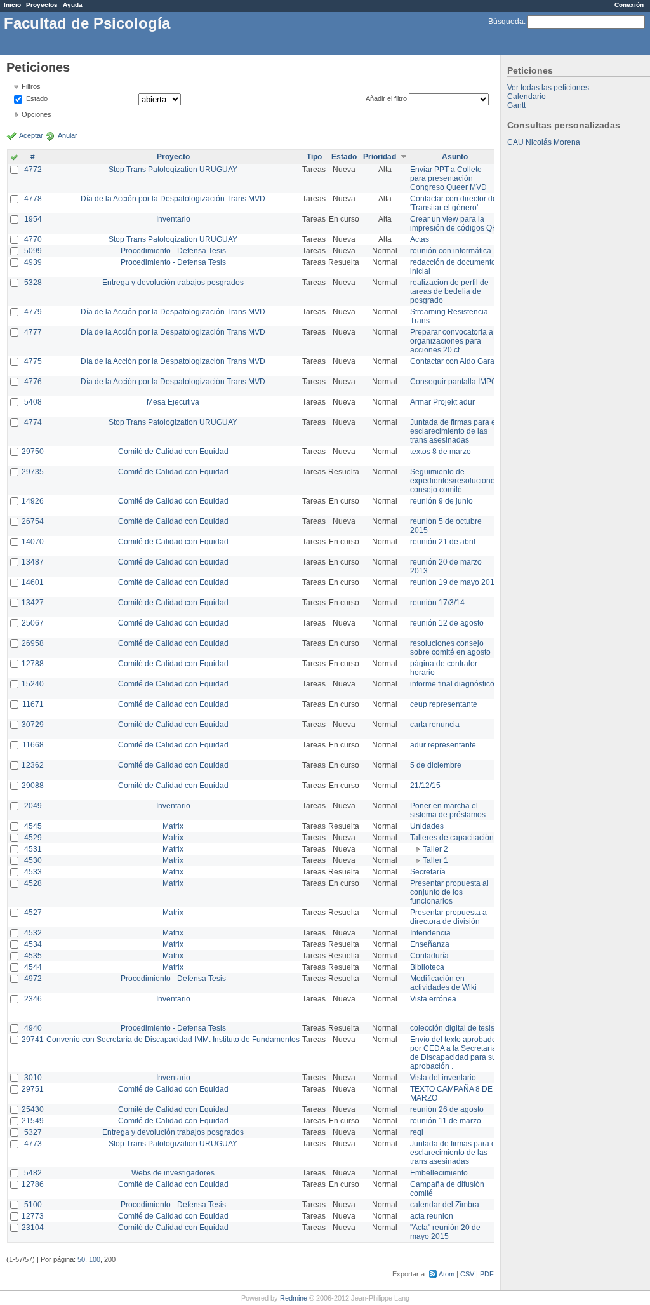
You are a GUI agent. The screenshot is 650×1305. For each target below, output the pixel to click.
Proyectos (42, 4)
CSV (467, 1274)
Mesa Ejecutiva (173, 402)
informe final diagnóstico (452, 683)
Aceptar (31, 135)
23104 (33, 1227)
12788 (33, 663)
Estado (37, 98)
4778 (33, 198)
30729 (33, 724)
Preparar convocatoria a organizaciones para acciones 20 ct (451, 341)
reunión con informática (450, 250)
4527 (33, 912)
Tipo (314, 156)
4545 (33, 826)
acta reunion (431, 1216)
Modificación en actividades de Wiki (443, 983)
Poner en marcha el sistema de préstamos (448, 810)
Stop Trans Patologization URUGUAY (173, 169)
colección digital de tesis (452, 1028)
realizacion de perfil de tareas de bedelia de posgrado (449, 291)
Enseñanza (429, 944)
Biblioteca (427, 967)
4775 (33, 361)
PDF (487, 1274)
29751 (33, 1089)
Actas (419, 239)
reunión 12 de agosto (447, 623)
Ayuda (73, 4)
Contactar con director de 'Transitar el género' (453, 203)
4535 (33, 955)
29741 (33, 1039)
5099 (33, 250)
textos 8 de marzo (440, 451)
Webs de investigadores (173, 1172)
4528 (33, 883)
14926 (33, 501)
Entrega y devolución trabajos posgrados (173, 282)
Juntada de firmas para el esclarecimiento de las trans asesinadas (454, 431)
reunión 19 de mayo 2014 (454, 582)
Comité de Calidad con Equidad (173, 451)
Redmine (293, 1298)
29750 (33, 451)
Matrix (172, 826)
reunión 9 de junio (441, 501)
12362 (33, 765)
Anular (67, 135)
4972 (33, 978)
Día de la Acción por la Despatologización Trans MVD (173, 198)
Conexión (629, 4)
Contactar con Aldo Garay (454, 361)
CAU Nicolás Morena (543, 142)
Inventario (173, 219)
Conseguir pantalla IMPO (453, 381)
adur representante (443, 744)
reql (416, 1132)
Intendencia (430, 932)
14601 (33, 582)
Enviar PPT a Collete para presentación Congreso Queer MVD (448, 178)
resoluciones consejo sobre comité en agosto (450, 648)
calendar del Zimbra (444, 1204)
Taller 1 (435, 860)
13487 (33, 562)
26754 (33, 521)
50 (81, 1259)
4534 (33, 944)
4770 (33, 239)
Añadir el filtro (386, 98)
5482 (33, 1172)
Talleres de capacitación (452, 837)
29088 (33, 785)
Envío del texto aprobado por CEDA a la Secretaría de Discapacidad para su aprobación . (453, 1053)
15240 (33, 683)
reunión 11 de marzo (445, 1120)
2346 (33, 998)
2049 (33, 805)
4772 (33, 169)
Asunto (455, 156)
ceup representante (443, 704)
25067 (33, 623)
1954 (33, 219)
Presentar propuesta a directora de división (448, 917)
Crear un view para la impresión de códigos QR (454, 223)
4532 (33, 932)
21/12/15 (425, 785)
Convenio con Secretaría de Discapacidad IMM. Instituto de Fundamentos (173, 1039)
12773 (33, 1216)
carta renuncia (435, 724)
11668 (33, 744)
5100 (33, 1204)
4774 (33, 422)
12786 (33, 1184)
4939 (33, 262)
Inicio (12, 4)
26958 (33, 643)
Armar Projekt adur (442, 402)
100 (94, 1259)
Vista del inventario (443, 1077)
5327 (33, 1132)
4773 (33, 1143)
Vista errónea (433, 998)
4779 (33, 311)
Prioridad (379, 156)
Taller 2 (435, 849)
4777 (33, 332)
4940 (33, 1028)
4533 (33, 871)
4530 (33, 860)
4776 (33, 381)
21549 (33, 1120)
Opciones (36, 114)
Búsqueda (506, 21)
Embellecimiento (439, 1172)
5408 (33, 402)
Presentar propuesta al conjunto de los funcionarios (449, 892)
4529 (33, 837)
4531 (33, 849)
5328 (33, 282)
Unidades (427, 826)
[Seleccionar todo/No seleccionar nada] (14, 158)
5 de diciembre (435, 765)
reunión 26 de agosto (447, 1109)
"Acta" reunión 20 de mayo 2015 (445, 1232)
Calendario (526, 96)
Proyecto (173, 156)
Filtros (31, 86)
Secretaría (428, 871)
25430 (33, 1109)
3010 (33, 1077)
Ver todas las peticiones (548, 87)
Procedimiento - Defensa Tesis (173, 250)
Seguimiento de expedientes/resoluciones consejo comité (454, 480)
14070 (33, 541)
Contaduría (429, 955)
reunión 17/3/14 (437, 602)
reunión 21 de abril (442, 541)
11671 (33, 704)
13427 (33, 602)
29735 (33, 471)
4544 (33, 967)
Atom (446, 1274)
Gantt (516, 105)
